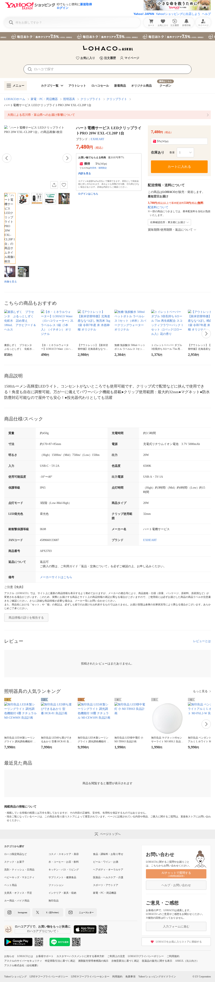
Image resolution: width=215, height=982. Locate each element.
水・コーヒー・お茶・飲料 (64, 862)
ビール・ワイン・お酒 (105, 862)
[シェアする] (54, 185)
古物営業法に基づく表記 (125, 960)
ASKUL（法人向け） (187, 960)
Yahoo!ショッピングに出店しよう (178, 14)
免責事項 (130, 976)
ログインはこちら (88, 193)
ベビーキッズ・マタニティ (19, 877)
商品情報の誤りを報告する (26, 617)
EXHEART (97, 139)
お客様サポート (45, 956)
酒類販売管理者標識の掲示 (93, 960)
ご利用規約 (173, 956)
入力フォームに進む (176, 926)
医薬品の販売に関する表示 (157, 960)
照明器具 (69, 99)
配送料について (158, 207)
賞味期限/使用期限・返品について (170, 229)
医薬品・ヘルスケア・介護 (108, 877)
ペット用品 (10, 885)
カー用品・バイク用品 (16, 900)
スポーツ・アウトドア (105, 885)
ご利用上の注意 (116, 956)
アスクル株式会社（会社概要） (21, 965)
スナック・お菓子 (14, 862)
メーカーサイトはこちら (56, 577)
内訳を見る (84, 173)
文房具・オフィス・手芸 (18, 893)
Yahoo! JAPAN (144, 14)
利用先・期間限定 (98, 168)
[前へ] (6, 158)
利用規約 (117, 976)
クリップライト (90, 99)
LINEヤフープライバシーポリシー (49, 976)
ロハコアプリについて (41, 931)
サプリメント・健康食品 (62, 877)
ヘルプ (206, 14)
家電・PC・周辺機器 (44, 99)
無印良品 (54, 900)
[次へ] (67, 158)
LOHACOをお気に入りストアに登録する (179, 941)
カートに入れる (179, 166)
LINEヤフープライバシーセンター (90, 976)
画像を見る (10, 281)
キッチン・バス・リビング (64, 869)
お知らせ (9, 956)
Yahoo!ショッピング (15, 976)
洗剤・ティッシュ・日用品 (19, 869)
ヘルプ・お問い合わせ (176, 885)
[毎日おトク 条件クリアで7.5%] (107, 36)
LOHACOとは (25, 956)
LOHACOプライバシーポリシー (146, 956)
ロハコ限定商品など (15, 854)
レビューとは (202, 641)
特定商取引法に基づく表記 (60, 960)
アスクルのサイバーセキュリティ (23, 960)
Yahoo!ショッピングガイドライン (157, 976)
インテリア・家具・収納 (62, 893)
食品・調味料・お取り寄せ (108, 854)
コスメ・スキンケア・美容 (64, 854)
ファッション (56, 885)
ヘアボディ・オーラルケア (108, 869)
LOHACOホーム (14, 99)
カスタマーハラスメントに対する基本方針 (80, 956)
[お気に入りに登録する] (64, 185)
